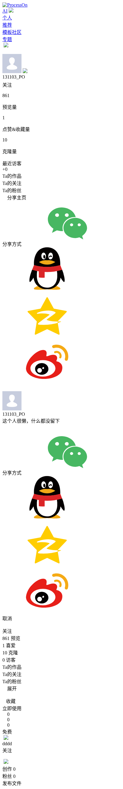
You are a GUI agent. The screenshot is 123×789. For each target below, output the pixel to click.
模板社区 (11, 32)
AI (4, 10)
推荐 (7, 25)
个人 (7, 17)
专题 (7, 39)
